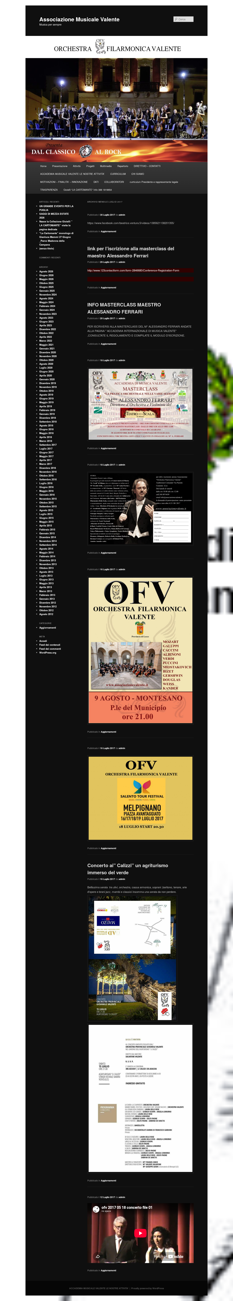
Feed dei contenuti (49, 644)
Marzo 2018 (45, 441)
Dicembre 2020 (47, 352)
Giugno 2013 (46, 579)
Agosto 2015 (46, 510)
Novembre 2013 (48, 564)
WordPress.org (47, 652)
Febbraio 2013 (47, 595)
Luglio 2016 (45, 483)
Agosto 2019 (46, 394)
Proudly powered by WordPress (147, 1288)
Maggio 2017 (46, 456)
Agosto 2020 (46, 363)
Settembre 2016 (48, 479)
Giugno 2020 (46, 371)
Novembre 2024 (48, 294)
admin (122, 214)
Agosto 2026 (46, 271)
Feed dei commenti (50, 648)
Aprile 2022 (45, 337)
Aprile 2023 (45, 325)
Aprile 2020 (45, 375)
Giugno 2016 (46, 487)
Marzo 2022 (45, 340)
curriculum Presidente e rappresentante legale (154, 182)
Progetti (90, 166)
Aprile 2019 (45, 406)
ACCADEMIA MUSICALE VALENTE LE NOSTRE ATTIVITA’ (72, 174)
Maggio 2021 (46, 344)
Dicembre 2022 (47, 329)
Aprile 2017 (45, 460)
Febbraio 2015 (47, 529)
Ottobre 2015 (46, 502)
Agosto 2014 (46, 548)
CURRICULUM (118, 174)
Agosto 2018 (46, 425)
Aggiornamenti (108, 231)
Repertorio (122, 166)
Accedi (43, 641)
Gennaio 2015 (47, 533)
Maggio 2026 (46, 279)
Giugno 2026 (46, 275)
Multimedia (106, 166)
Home (43, 166)
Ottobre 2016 (46, 475)
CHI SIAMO (137, 174)
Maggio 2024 (46, 302)
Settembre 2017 (48, 444)
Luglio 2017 (45, 448)
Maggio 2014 (46, 552)
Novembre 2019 (48, 387)
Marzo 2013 (45, 591)
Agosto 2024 (46, 298)
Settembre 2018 (48, 421)
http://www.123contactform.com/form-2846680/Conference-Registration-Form (133, 270)
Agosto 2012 (46, 614)
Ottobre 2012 (46, 610)
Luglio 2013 (45, 575)
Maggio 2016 (46, 491)
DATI (96, 182)
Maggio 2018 (46, 433)
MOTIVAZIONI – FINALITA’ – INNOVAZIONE (64, 182)
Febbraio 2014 (47, 556)
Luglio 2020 (45, 367)
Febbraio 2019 (47, 410)
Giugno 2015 (46, 518)
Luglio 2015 (45, 514)
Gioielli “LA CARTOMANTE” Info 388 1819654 (88, 189)
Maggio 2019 (46, 402)
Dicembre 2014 (47, 537)
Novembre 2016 (48, 471)
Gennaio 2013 (47, 598)
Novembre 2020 (48, 356)
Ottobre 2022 (46, 333)
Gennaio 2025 (47, 290)
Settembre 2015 (48, 506)
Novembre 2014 (48, 541)
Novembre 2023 (48, 314)
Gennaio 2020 (47, 379)
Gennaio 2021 (47, 348)
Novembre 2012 (48, 606)
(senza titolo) (46, 248)
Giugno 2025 (46, 287)
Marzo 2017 (45, 464)
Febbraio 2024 (47, 306)
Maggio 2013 (46, 583)
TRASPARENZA (49, 189)
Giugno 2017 (46, 452)
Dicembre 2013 (47, 560)
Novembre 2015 (48, 498)
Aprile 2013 (45, 587)
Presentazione (59, 166)
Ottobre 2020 (46, 360)
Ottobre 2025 (46, 283)
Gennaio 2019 (47, 414)
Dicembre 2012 (47, 602)
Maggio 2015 (46, 521)
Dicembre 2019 (47, 383)
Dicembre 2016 (47, 468)
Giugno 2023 (46, 321)
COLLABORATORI (114, 182)
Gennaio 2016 (47, 494)
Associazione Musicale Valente (79, 19)
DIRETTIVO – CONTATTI (147, 166)
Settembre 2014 (48, 545)
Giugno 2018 (46, 429)
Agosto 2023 (46, 317)
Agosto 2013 (46, 571)
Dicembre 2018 (47, 417)
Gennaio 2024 (47, 310)
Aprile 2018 (45, 437)
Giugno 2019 (46, 398)
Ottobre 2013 (46, 568)
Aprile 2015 (45, 525)
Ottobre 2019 (46, 390)
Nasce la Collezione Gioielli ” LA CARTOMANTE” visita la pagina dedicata (55, 225)
